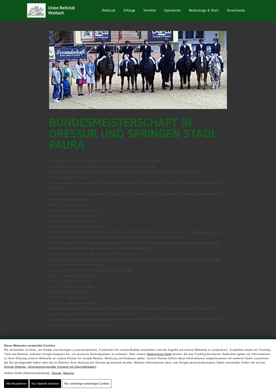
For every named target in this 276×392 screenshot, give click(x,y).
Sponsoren (172, 10)
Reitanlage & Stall (204, 10)
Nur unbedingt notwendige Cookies (86, 383)
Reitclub (108, 10)
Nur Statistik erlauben (45, 383)
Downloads (236, 10)
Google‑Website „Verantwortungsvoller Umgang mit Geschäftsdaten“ (50, 366)
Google (56, 373)
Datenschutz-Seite (159, 354)
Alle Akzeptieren (16, 383)
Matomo (68, 373)
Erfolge (129, 10)
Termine (149, 10)
